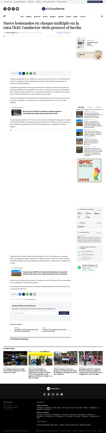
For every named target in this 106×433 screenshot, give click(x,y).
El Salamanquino (93, 416)
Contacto (100, 430)
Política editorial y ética (41, 430)
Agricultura (37, 16)
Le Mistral (38, 1)
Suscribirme (63, 313)
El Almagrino (40, 407)
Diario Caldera (57, 407)
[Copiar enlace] (34, 73)
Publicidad (87, 430)
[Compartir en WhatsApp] (27, 73)
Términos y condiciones (65, 430)
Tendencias (61, 16)
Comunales (29, 16)
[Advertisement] (89, 70)
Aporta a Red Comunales (95, 1)
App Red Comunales (62, 1)
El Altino (85, 407)
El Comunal (40, 414)
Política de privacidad (53, 430)
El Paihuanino (72, 414)
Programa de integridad (78, 430)
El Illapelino (85, 416)
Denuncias (94, 430)
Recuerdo (68, 16)
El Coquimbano (56, 414)
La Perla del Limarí (50, 416)
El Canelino (78, 416)
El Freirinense (47, 409)
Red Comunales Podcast (49, 1)
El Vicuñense (64, 414)
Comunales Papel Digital (19, 1)
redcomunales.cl (7, 405)
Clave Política (31, 1)
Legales (83, 16)
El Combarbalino (69, 416)
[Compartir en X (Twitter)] (23, 73)
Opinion (75, 16)
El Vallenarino (92, 407)
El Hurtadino (89, 414)
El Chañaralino (48, 407)
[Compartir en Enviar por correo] (30, 73)
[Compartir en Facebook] (20, 73)
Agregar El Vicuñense (63, 32)
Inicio (22, 16)
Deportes (45, 16)
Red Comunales (8, 1)
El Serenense (47, 414)
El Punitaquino (60, 416)
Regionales (53, 16)
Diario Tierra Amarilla (76, 407)
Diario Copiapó (66, 407)
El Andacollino (81, 414)
